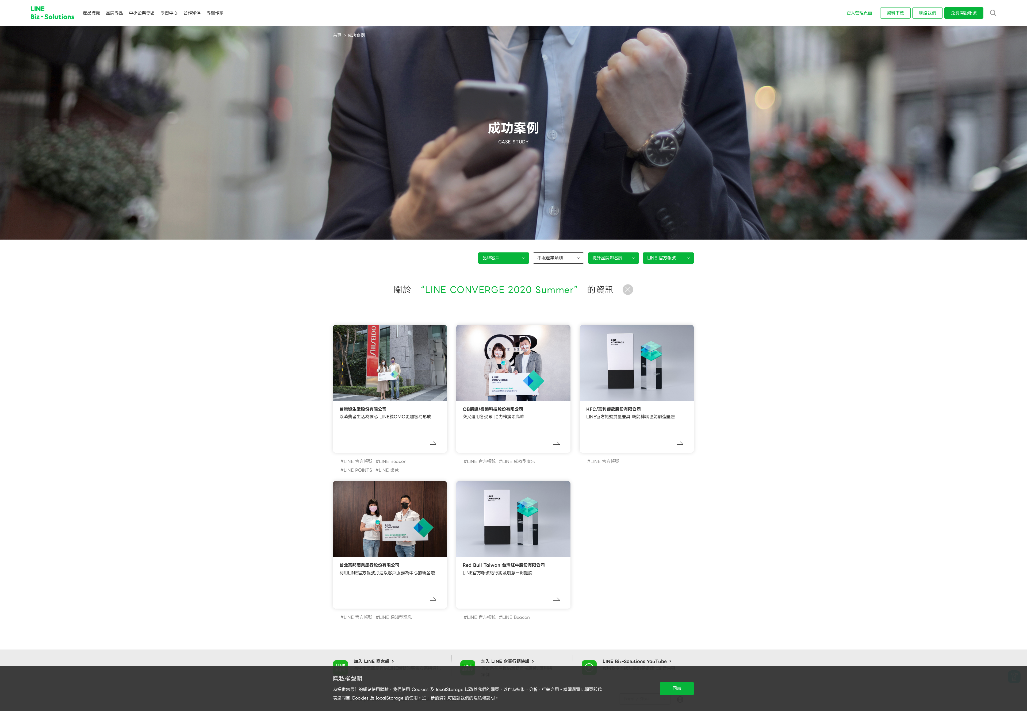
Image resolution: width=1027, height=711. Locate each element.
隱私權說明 (484, 698)
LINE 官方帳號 (358, 461)
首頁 (337, 35)
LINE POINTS (358, 470)
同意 (677, 688)
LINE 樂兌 (389, 470)
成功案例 (356, 35)
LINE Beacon (393, 461)
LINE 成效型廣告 (518, 461)
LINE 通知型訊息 (395, 617)
